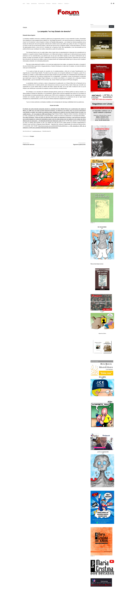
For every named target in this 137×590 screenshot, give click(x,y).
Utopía (28, 3)
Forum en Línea (41, 3)
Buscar (92, 24)
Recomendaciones (97, 264)
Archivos (60, 3)
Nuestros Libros (102, 333)
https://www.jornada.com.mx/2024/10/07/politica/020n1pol (52, 126)
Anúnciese (54, 3)
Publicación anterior (28, 144)
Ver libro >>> (93, 91)
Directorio (48, 3)
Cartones (66, 3)
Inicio (24, 3)
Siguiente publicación (79, 144)
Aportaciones (34, 3)
